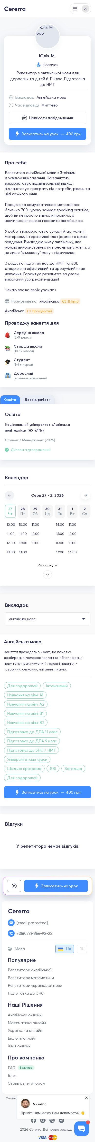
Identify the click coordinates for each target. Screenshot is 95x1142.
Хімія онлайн (19, 1045)
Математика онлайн (27, 1022)
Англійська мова (51, 97)
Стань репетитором (26, 1083)
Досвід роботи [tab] (37, 399)
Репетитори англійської (29, 969)
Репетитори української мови (35, 985)
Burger (75, 8)
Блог (12, 1075)
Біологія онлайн (22, 1038)
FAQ (12, 1067)
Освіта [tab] (10, 399)
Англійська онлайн (24, 1015)
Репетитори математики (31, 977)
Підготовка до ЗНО (26, 993)
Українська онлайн (25, 1030)
